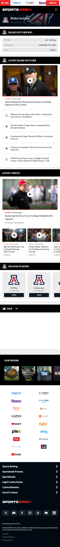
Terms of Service (8, 537)
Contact (5, 534)
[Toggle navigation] (56, 9)
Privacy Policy (7, 540)
